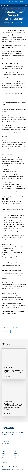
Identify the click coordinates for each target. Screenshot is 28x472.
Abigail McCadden (9, 22)
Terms (23, 469)
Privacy (19, 469)
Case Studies (5, 460)
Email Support (17, 455)
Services (4, 455)
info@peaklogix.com (6, 441)
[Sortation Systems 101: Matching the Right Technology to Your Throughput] (14, 363)
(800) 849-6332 (5, 443)
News (15, 451)
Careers (15, 460)
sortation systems (14, 8)
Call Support (17, 457)
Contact (15, 453)
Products (4, 457)
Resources (4, 462)
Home (3, 451)
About (3, 453)
